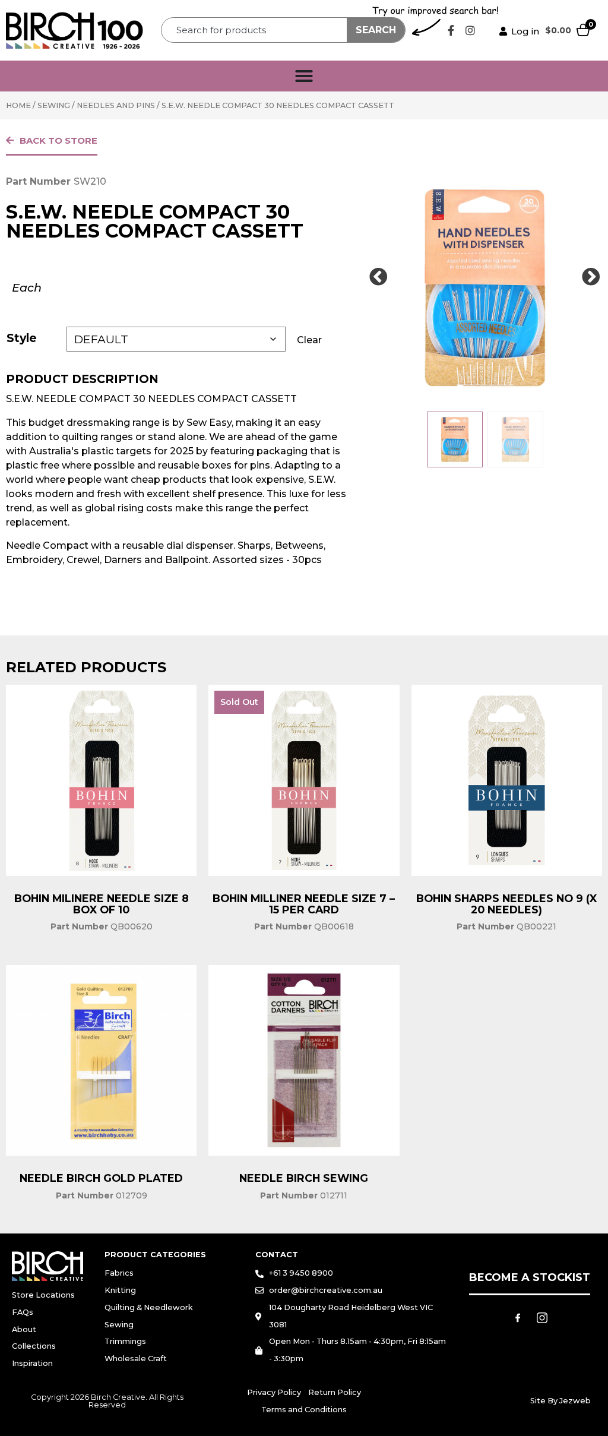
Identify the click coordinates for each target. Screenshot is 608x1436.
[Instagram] (470, 30)
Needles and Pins (116, 105)
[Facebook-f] (450, 30)
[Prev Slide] (378, 277)
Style (22, 338)
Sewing (53, 105)
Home (18, 105)
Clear (309, 340)
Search (376, 30)
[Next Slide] (591, 277)
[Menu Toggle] (304, 76)
